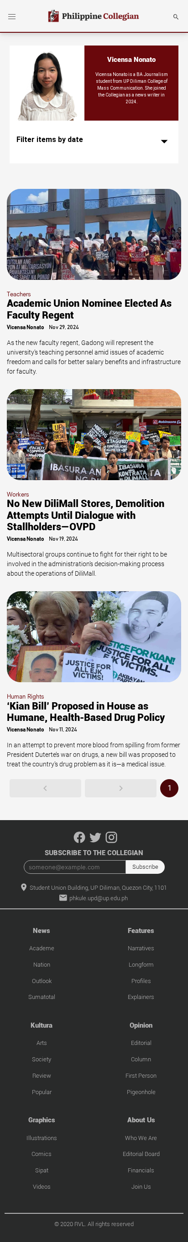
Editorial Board (141, 1154)
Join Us (141, 1186)
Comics (41, 1154)
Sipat (41, 1170)
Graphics (41, 1120)
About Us (141, 1120)
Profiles (141, 981)
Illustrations (41, 1138)
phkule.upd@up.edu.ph (98, 898)
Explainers (141, 997)
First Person (141, 1075)
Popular (42, 1092)
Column (141, 1059)
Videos (42, 1186)
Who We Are (141, 1138)
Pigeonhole (141, 1092)
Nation (41, 964)
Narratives (141, 948)
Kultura (41, 1025)
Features (141, 931)
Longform (141, 964)
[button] (12, 17)
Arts (42, 1042)
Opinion (141, 1025)
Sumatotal (41, 997)
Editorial (141, 1042)
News (41, 931)
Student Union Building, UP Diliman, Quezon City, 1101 (97, 887)
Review (41, 1075)
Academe (41, 948)
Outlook (42, 981)
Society (41, 1059)
